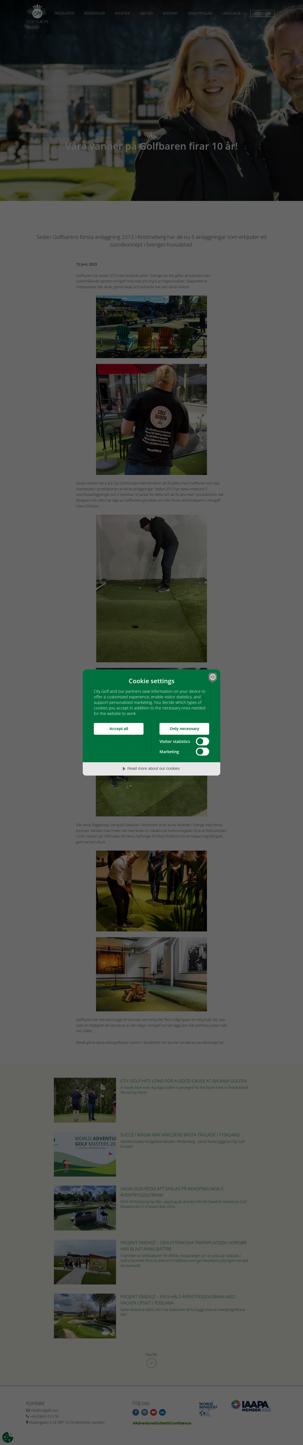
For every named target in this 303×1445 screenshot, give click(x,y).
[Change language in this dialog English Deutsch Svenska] (212, 677)
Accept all (118, 728)
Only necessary (184, 728)
